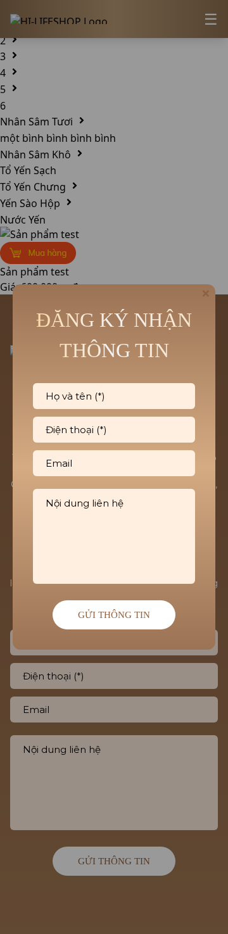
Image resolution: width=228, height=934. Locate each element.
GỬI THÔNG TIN (114, 615)
